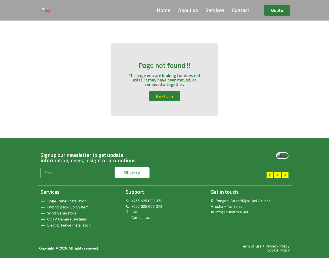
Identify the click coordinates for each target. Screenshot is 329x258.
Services (215, 10)
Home (163, 10)
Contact (240, 10)
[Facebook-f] (270, 175)
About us (188, 10)
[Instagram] (277, 175)
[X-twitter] (285, 175)
